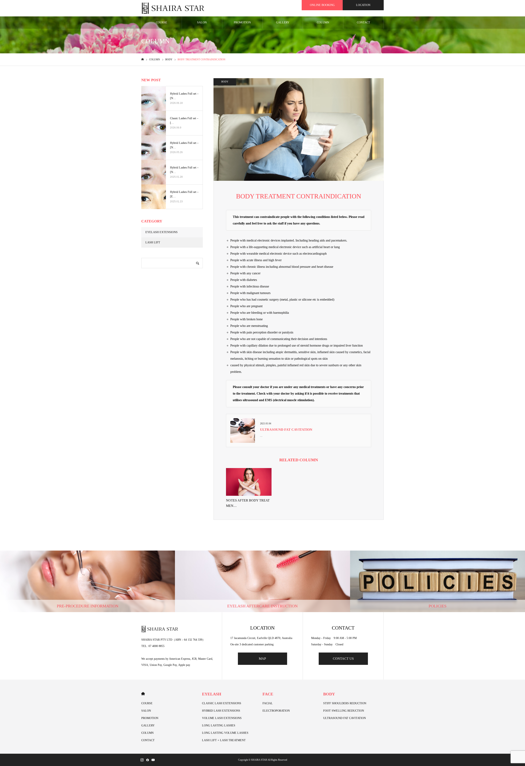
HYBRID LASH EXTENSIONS (221, 710)
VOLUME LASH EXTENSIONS (222, 718)
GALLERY (282, 22)
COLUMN (323, 22)
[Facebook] (147, 760)
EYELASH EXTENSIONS (161, 232)
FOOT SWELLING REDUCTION (343, 710)
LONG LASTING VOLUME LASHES (225, 732)
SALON (202, 22)
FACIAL (267, 703)
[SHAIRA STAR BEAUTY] (173, 8)
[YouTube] (153, 760)
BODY (224, 81)
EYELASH (211, 694)
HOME (143, 693)
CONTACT (363, 22)
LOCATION (363, 5)
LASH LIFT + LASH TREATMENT (224, 740)
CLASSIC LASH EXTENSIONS (221, 703)
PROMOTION (242, 22)
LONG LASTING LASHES (218, 725)
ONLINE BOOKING (322, 5)
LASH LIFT (152, 242)
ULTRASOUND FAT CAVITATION (286, 429)
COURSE (161, 22)
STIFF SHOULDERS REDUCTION (344, 703)
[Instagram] (142, 760)
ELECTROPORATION (276, 710)
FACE (267, 694)
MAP (262, 658)
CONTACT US (343, 658)
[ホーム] (142, 59)
